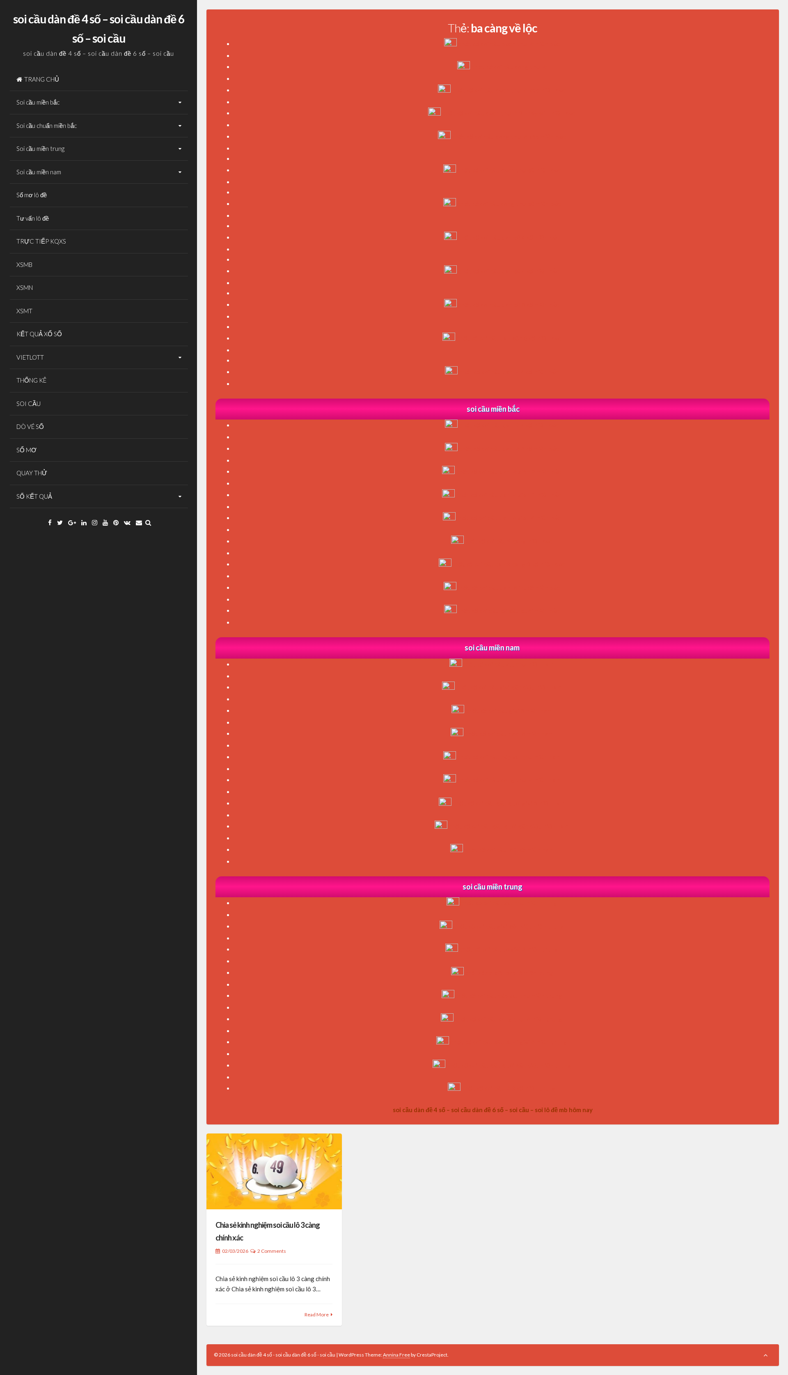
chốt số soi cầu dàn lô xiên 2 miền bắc (508, 471)
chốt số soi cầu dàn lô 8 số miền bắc (509, 448)
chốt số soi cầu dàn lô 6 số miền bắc (509, 425)
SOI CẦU (28, 403)
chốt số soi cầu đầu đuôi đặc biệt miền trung (509, 1065)
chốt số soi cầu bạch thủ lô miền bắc (509, 44)
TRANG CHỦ (41, 79)
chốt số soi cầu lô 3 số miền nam (509, 849)
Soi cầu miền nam (38, 172)
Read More (317, 1314)
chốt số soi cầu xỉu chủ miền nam (508, 664)
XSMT (24, 311)
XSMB (24, 264)
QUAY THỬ (31, 473)
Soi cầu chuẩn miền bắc (46, 125)
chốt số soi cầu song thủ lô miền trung (509, 1019)
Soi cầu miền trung (40, 148)
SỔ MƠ (26, 450)
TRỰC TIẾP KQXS (41, 241)
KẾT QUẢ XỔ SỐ (39, 333)
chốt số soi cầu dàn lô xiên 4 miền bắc (508, 518)
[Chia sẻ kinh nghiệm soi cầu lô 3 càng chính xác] (274, 1171)
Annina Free (396, 1355)
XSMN (24, 287)
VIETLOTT (30, 357)
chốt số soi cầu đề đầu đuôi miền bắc (508, 610)
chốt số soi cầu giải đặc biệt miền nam (509, 687)
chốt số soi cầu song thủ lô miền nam (509, 780)
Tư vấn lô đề (32, 218)
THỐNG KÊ (31, 380)
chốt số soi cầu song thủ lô (509, 67)
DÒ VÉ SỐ (30, 426)
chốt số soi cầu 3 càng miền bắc (508, 541)
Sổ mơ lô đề (31, 194)
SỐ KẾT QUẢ (34, 496)
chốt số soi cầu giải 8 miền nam (508, 710)
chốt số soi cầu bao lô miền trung (509, 972)
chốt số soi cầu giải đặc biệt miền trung (509, 926)
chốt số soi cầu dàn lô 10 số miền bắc (508, 587)
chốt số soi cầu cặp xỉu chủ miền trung (508, 995)
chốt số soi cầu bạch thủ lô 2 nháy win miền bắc (508, 113)
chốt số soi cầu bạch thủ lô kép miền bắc (509, 90)
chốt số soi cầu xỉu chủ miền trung (508, 903)
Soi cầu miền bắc (38, 102)
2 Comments (271, 1251)
